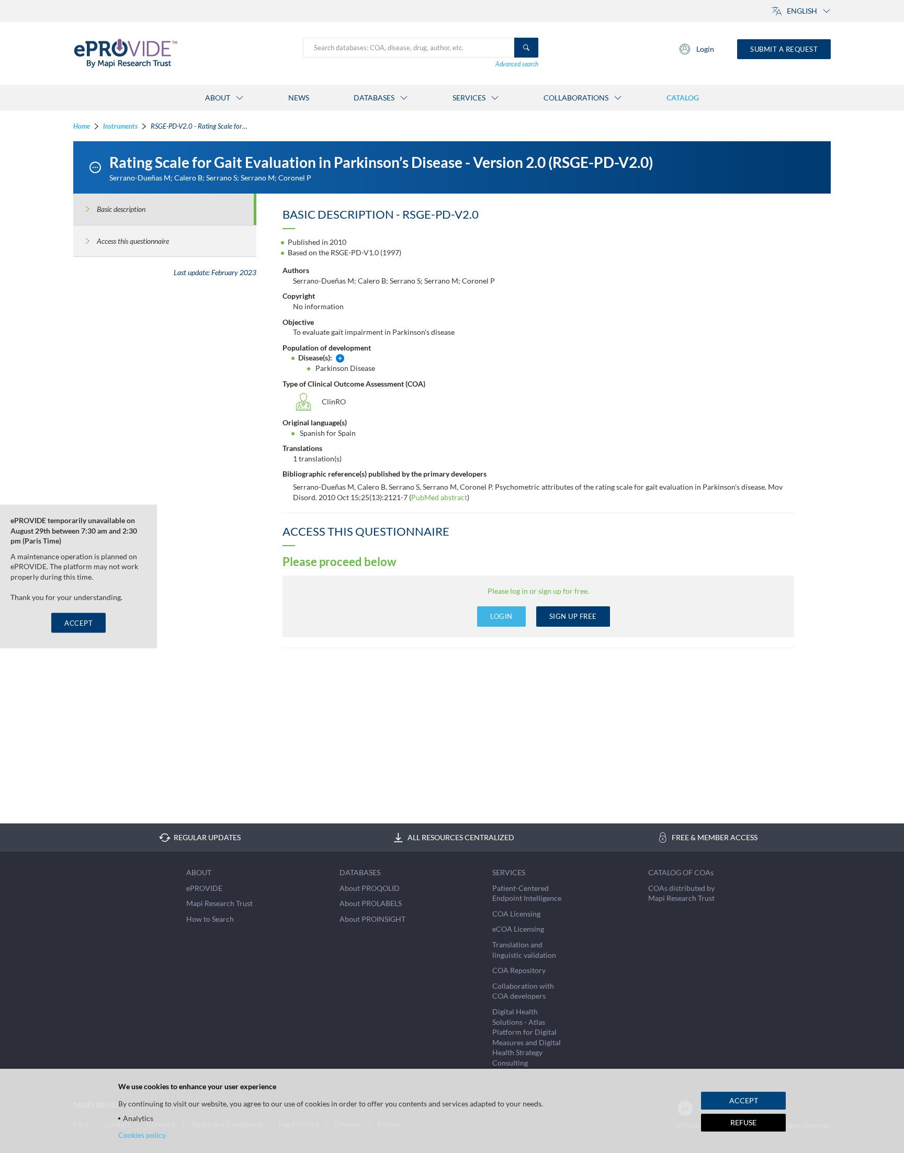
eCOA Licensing (518, 928)
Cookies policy (142, 1135)
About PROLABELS (371, 903)
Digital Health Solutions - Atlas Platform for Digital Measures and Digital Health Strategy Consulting (526, 1037)
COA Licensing (516, 913)
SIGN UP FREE (573, 616)
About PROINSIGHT (372, 918)
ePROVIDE (204, 888)
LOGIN (501, 616)
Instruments (120, 126)
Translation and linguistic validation (524, 949)
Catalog (682, 97)
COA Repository (519, 970)
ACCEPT (78, 622)
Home (81, 126)
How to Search (210, 918)
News (298, 97)
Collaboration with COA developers (523, 991)
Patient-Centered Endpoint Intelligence (526, 893)
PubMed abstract (439, 497)
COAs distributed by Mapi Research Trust (681, 893)
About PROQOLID (370, 888)
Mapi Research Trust (219, 903)
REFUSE (743, 1122)
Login (705, 48)
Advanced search (516, 64)
